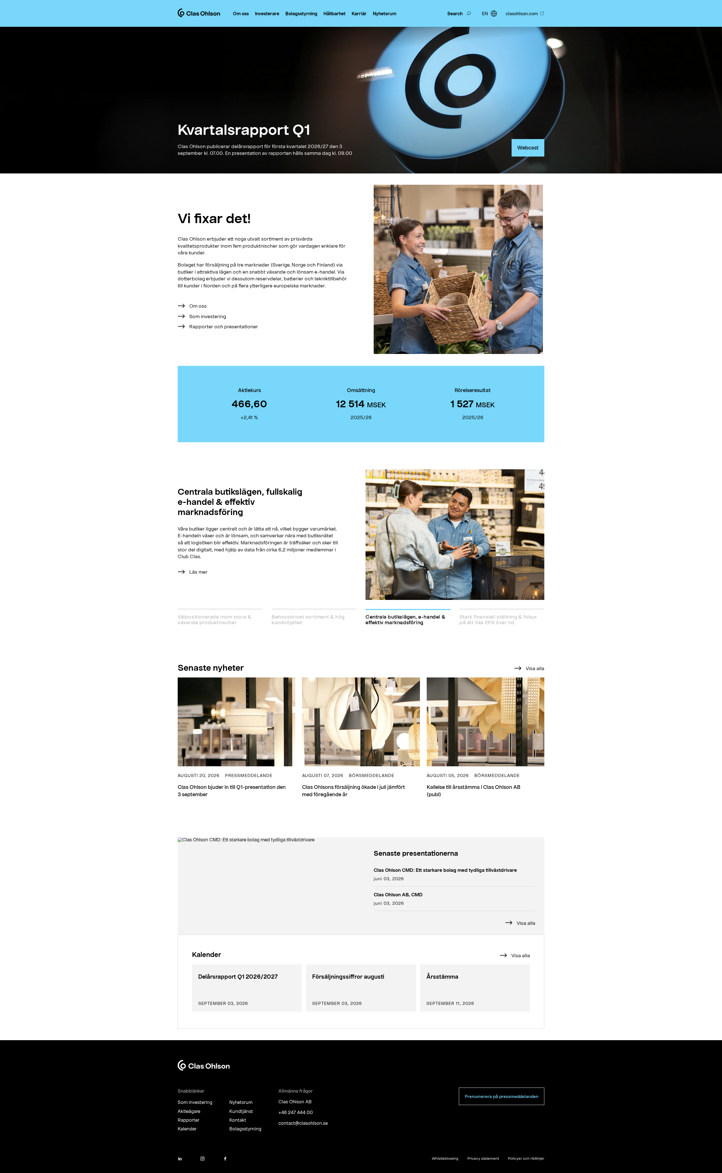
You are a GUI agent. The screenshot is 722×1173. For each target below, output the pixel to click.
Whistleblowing (445, 1158)
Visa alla (535, 668)
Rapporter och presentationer (223, 326)
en (485, 13)
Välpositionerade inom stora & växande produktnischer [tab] (214, 619)
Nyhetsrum (384, 13)
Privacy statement (483, 1158)
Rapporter (188, 1120)
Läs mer (198, 572)
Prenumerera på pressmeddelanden (501, 1096)
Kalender (187, 1129)
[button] (236, 737)
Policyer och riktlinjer (526, 1158)
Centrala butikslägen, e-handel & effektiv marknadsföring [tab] (405, 619)
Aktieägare (189, 1111)
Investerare (267, 13)
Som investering (207, 316)
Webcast (528, 147)
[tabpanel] (361, 534)
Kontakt (237, 1120)
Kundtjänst (241, 1111)
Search (455, 13)
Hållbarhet (334, 13)
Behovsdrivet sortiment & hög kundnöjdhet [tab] (308, 619)
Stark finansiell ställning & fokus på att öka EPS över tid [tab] (498, 619)
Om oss (241, 13)
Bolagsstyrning (301, 13)
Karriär (359, 13)
